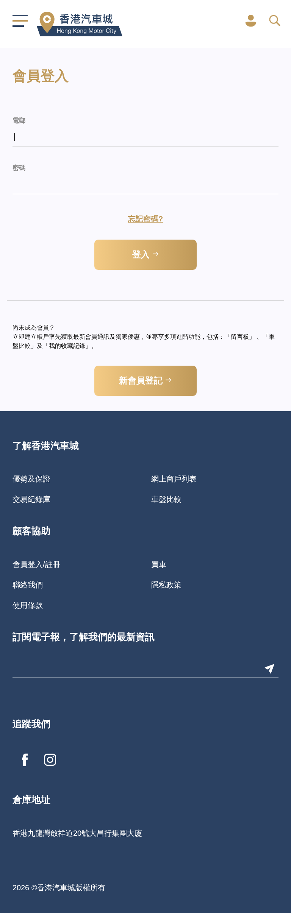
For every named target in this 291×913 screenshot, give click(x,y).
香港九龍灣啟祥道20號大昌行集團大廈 (77, 833)
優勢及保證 (31, 479)
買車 (158, 564)
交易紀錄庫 (31, 499)
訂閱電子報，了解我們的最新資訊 (84, 637)
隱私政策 (166, 585)
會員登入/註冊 (36, 564)
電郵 (19, 121)
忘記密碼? (145, 219)
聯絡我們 (28, 585)
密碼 (19, 168)
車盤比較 (166, 499)
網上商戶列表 (174, 479)
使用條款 (28, 605)
